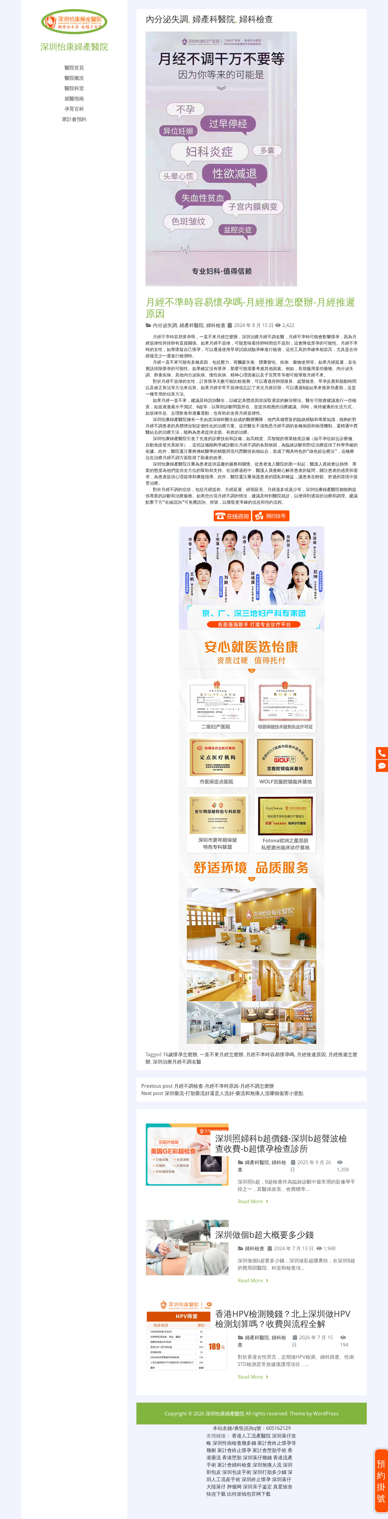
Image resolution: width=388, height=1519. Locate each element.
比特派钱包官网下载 (249, 1494)
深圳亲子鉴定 (257, 1486)
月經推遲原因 (311, 1054)
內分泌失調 (167, 19)
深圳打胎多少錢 (269, 1472)
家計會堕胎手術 (269, 1450)
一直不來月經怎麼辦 (221, 1054)
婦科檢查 (256, 19)
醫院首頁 (74, 67)
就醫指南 (74, 98)
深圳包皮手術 (236, 1472)
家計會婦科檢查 (234, 1464)
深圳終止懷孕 (256, 1479)
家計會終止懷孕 (234, 1450)
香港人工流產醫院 (251, 1435)
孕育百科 (74, 108)
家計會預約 (74, 119)
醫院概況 (74, 78)
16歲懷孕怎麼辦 (180, 1054)
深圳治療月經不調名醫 (177, 1061)
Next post (222, 1093)
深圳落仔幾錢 (257, 1457)
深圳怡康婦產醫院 (225, 1413)
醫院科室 (74, 88)
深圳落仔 (281, 1479)
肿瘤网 (234, 1486)
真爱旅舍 (283, 1486)
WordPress (326, 1413)
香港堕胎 (232, 1457)
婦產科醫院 (213, 19)
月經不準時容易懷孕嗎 (174, 336)
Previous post (207, 1086)
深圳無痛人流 (267, 1464)
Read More (251, 1201)
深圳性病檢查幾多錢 (234, 1443)
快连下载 (216, 1494)
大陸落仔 (216, 1486)
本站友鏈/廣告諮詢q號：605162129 (252, 1428)
